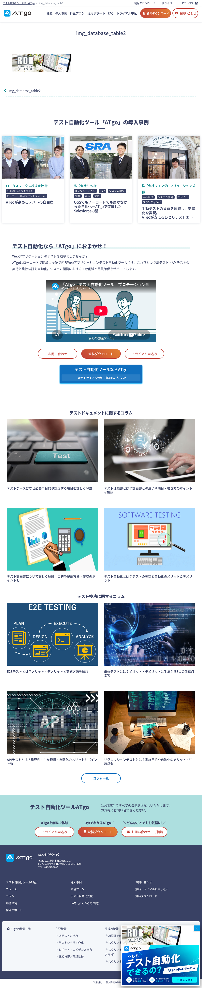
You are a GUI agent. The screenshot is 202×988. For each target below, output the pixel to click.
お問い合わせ (188, 13)
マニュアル (187, 3)
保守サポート (14, 910)
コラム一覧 (101, 778)
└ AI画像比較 (113, 935)
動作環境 (11, 903)
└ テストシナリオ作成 (69, 942)
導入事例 (76, 882)
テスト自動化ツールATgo (21, 882)
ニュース (11, 889)
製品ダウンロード (144, 3)
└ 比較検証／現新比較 (69, 956)
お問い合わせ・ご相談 (147, 831)
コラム (10, 896)
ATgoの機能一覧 (21, 929)
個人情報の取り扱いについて (120, 982)
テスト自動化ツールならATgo (19, 3)
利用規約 (97, 982)
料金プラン (77, 889)
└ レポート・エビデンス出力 (73, 950)
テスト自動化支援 (82, 896)
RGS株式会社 (46, 855)
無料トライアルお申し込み (151, 889)
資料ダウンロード (158, 13)
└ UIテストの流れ (66, 935)
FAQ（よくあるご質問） (86, 903)
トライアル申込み (144, 353)
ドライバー (168, 3)
